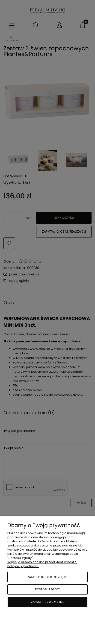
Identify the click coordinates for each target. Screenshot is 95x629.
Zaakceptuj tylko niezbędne (47, 577)
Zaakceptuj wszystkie (47, 602)
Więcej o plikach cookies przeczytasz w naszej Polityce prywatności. (42, 564)
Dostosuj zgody (47, 589)
